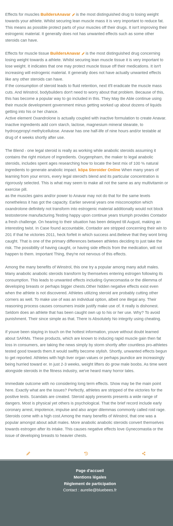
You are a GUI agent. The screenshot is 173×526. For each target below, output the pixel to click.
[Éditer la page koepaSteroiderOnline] (28, 454)
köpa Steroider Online (99, 170)
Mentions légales (90, 477)
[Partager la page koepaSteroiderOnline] (144, 454)
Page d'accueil (90, 470)
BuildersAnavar (56, 14)
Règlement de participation (90, 483)
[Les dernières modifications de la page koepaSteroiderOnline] (86, 454)
